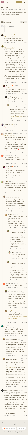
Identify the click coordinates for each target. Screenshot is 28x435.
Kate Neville (9, 283)
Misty (5, 181)
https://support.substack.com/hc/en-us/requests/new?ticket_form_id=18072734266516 (17, 318)
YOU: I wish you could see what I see (12, 8)
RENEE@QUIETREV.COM (20, 245)
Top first (24, 22)
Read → (3, 17)
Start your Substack (10, 428)
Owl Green (7, 46)
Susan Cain (4, 9)
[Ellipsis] (26, 35)
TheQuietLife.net (10, 367)
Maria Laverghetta (9, 35)
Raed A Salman (8, 124)
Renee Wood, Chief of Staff (17, 106)
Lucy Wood (7, 155)
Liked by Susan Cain (10, 36)
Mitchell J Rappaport (13, 97)
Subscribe (19, 2)
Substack (6, 432)
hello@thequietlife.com (16, 116)
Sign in (25, 2)
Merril (6, 326)
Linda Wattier (7, 133)
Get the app (21, 428)
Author (8, 87)
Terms (18, 423)
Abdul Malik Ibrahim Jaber (11, 390)
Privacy (14, 423)
